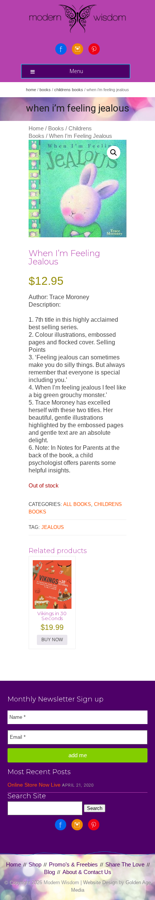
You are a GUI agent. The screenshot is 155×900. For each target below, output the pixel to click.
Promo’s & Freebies (73, 864)
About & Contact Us (86, 872)
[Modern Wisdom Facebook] (61, 49)
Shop (35, 864)
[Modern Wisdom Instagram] (77, 49)
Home (31, 89)
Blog (49, 872)
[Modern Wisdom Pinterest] (94, 49)
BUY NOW (52, 639)
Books (45, 89)
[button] (113, 152)
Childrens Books (68, 89)
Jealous (52, 527)
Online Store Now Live (34, 785)
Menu (76, 71)
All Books (77, 504)
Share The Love (124, 864)
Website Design (100, 882)
